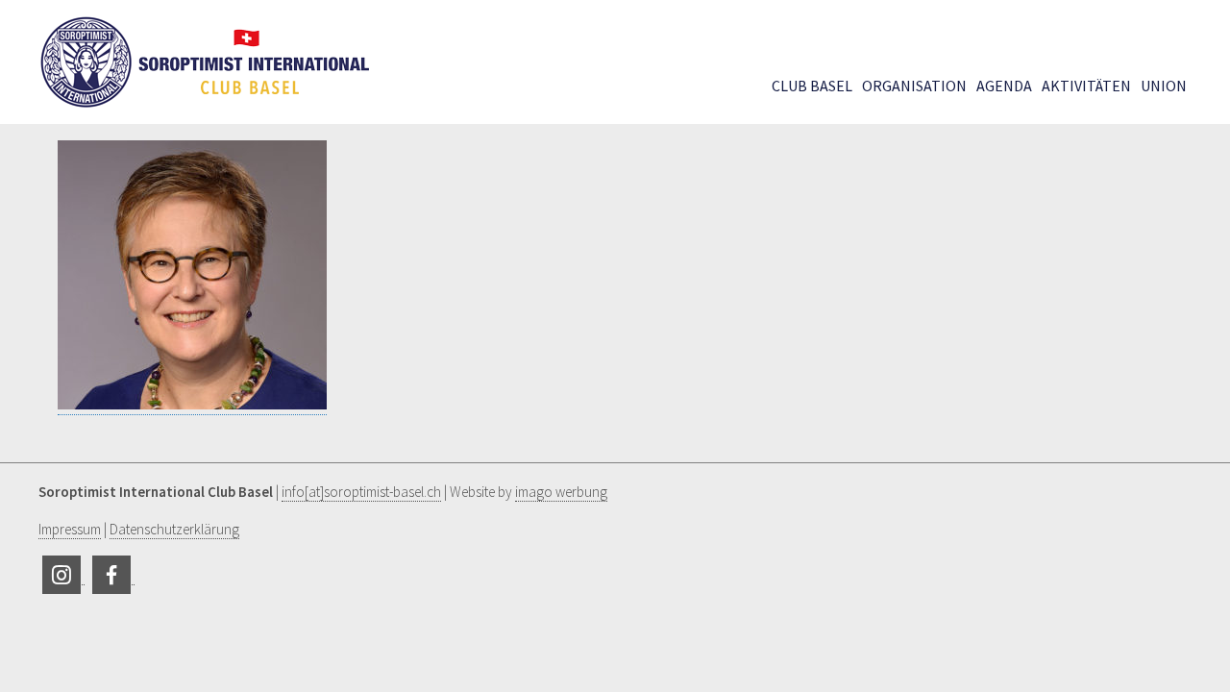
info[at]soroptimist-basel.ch (361, 491)
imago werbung (561, 491)
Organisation (914, 85)
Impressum (69, 529)
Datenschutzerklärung (174, 529)
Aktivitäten (1086, 85)
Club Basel (812, 85)
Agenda (1004, 85)
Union (1164, 85)
